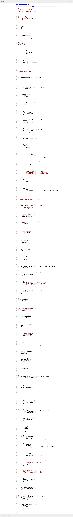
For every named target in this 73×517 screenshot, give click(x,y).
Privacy (7, 515)
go (16, 4)
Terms (10, 515)
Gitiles (5, 515)
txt (69, 515)
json (71, 515)
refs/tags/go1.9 (22, 4)
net (28, 4)
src (26, 4)
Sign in (71, 1)
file (33, 6)
